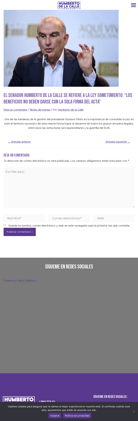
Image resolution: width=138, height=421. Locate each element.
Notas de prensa (40, 109)
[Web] (113, 218)
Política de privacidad (77, 415)
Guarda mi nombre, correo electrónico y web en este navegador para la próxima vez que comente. (69, 225)
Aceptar (54, 415)
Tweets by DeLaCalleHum (20, 280)
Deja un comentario (15, 109)
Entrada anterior (19, 142)
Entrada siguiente (117, 142)
